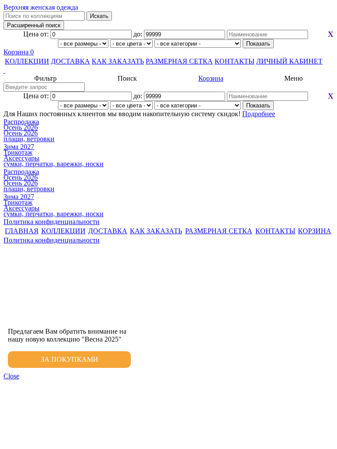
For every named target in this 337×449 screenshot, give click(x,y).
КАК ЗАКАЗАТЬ (118, 61)
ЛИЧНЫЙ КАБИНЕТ (289, 61)
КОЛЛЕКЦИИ (27, 61)
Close (11, 376)
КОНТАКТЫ (235, 61)
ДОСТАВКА (70, 61)
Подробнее (258, 114)
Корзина (19, 52)
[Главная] (168, 71)
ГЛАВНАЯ (22, 231)
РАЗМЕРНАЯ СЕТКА (179, 61)
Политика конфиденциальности (52, 221)
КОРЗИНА (314, 231)
